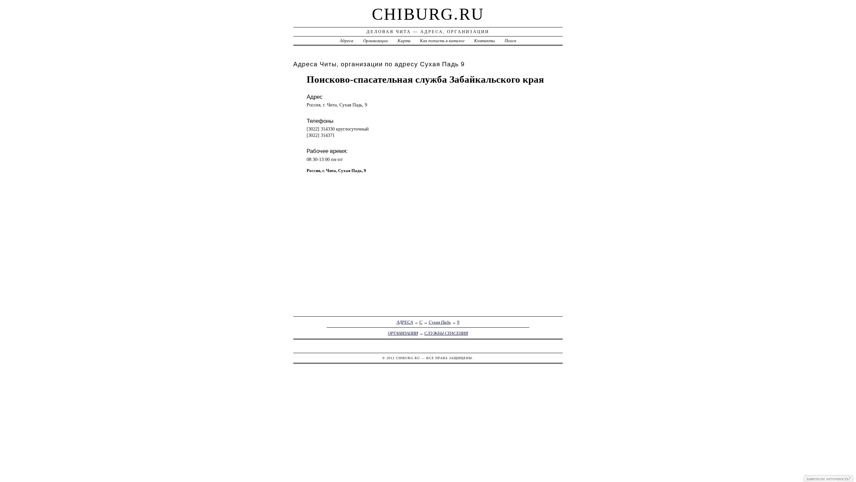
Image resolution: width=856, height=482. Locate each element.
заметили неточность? (828, 478)
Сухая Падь (440, 322)
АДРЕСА (405, 322)
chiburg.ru (428, 14)
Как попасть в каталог (442, 40)
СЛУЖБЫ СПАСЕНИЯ (446, 333)
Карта (404, 40)
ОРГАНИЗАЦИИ (403, 333)
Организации (375, 40)
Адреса (346, 40)
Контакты (484, 40)
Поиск (510, 40)
